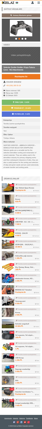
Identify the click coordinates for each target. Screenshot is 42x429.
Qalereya (22, 418)
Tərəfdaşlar (29, 418)
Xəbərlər (15, 418)
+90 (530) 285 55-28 (13, 85)
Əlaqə (36, 418)
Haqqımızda (8, 418)
